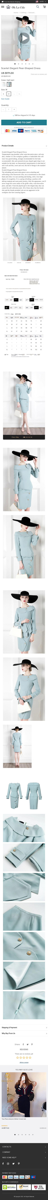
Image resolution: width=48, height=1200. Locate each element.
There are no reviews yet (39, 74)
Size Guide (5, 99)
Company (6, 1152)
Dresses (31, 13)
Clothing (23, 13)
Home (16, 13)
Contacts (6, 1147)
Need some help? (9, 1158)
